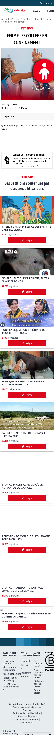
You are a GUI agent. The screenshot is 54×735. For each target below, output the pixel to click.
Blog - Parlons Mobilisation (10, 696)
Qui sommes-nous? (38, 691)
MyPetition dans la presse (39, 711)
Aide (36, 731)
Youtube (25, 704)
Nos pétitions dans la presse (38, 701)
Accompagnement (12, 701)
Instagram (26, 700)
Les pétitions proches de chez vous (11, 714)
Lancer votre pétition (9, 689)
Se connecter (46, 3)
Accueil (37, 10)
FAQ (43, 731)
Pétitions (15, 19)
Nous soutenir (25, 731)
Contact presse (38, 719)
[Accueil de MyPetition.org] (15, 11)
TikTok (24, 692)
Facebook (25, 688)
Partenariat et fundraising (10, 706)
